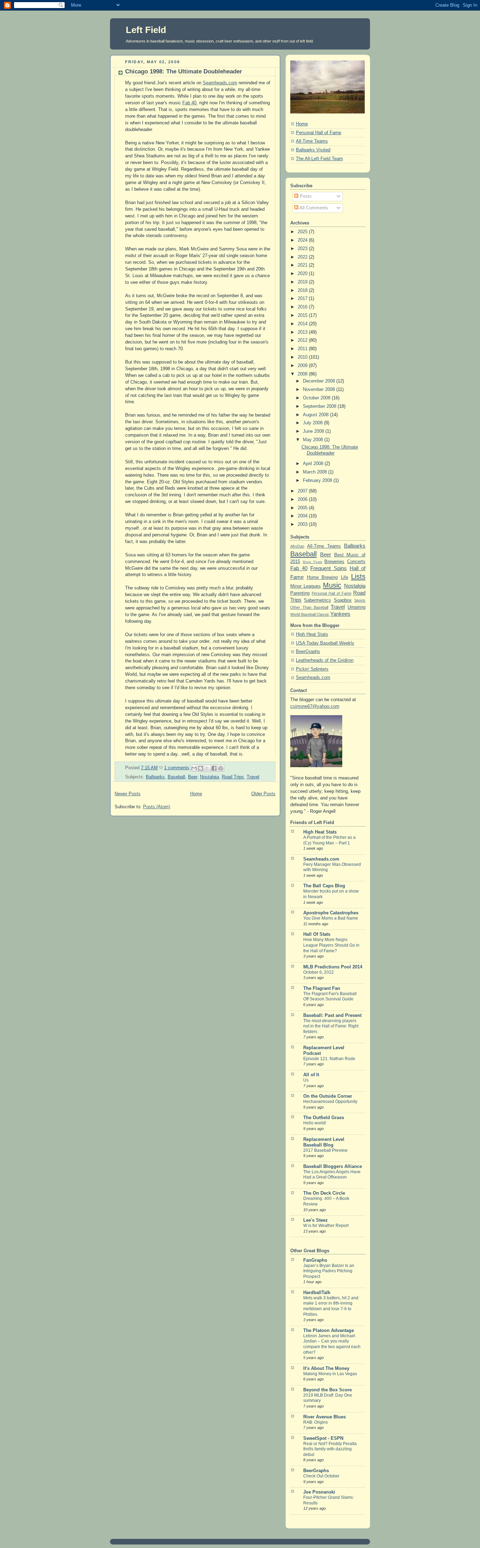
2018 (303, 290)
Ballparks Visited (313, 150)
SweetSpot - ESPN (323, 1438)
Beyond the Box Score (327, 1389)
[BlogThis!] (200, 768)
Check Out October (321, 1476)
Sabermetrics (317, 600)
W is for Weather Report (326, 1225)
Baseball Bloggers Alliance (332, 1166)
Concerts (356, 561)
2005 (303, 507)
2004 (303, 516)
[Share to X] (207, 768)
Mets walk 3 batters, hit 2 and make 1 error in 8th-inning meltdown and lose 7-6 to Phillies (330, 1306)
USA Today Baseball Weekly (325, 643)
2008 (303, 374)
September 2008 (320, 406)
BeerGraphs (308, 651)
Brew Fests (312, 562)
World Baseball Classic (309, 614)
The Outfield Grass (323, 1117)
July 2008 (313, 422)
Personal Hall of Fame (318, 132)
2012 (303, 340)
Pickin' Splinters (312, 669)
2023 (303, 248)
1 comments (176, 767)
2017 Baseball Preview (325, 1150)
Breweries (334, 561)
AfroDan (297, 546)
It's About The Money (326, 1368)
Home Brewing (322, 577)
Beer (192, 777)
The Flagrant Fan (321, 988)
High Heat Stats (312, 634)
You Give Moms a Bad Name (330, 918)
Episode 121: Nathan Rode (329, 1058)
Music (332, 585)
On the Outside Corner (327, 1096)
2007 (303, 491)
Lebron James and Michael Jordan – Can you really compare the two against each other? (332, 1344)
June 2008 (314, 431)
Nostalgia (209, 777)
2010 (303, 357)
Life (344, 577)
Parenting (300, 593)
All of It (311, 1074)
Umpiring (356, 607)
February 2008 (318, 480)
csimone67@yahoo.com (314, 706)
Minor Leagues (305, 586)
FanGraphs (315, 1260)
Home (196, 793)
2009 (303, 365)
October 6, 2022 (318, 972)
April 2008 (314, 463)
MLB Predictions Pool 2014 (332, 967)
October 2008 (317, 398)
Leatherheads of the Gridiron (324, 660)
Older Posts (263, 793)
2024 (303, 240)
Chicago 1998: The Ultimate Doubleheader (183, 71)
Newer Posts (128, 793)
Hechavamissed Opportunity (330, 1101)
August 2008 (316, 414)
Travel (253, 777)
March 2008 (315, 472)
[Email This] (193, 768)
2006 (303, 499)
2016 (303, 307)
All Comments (313, 207)
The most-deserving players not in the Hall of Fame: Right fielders (330, 1026)
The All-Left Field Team (319, 158)
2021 (303, 265)
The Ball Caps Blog (324, 885)
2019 (303, 282)
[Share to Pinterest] (220, 768)
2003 (303, 524)
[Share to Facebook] (214, 768)
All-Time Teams (312, 141)
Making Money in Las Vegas (330, 1373)
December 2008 (319, 381)
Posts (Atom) (156, 806)
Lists (358, 576)
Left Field (146, 30)
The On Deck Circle (324, 1193)
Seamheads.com (220, 82)
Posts (305, 196)
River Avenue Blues (324, 1417)
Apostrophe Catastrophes (330, 912)
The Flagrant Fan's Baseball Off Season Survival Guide (330, 996)
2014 (303, 323)
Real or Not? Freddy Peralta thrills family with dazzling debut (330, 1449)
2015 (303, 315)
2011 (303, 348)
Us (306, 1080)
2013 (303, 332)
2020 (303, 273)
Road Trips (233, 777)
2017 (303, 298)
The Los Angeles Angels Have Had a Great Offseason (332, 1174)
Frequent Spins (328, 568)
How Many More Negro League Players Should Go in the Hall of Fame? (331, 945)
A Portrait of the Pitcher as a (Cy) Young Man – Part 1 (329, 840)
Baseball (176, 777)
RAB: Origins (315, 1422)
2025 (303, 231)
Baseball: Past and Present (332, 1015)
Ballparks (155, 777)
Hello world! (314, 1123)
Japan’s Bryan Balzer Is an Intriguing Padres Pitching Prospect (328, 1271)
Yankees (340, 614)
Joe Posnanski (319, 1492)
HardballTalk (316, 1292)
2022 (303, 257)
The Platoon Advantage (328, 1330)
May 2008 (313, 439)
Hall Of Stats (316, 934)
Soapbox (343, 600)
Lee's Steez (315, 1220)
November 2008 (319, 389)
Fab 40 (189, 102)
